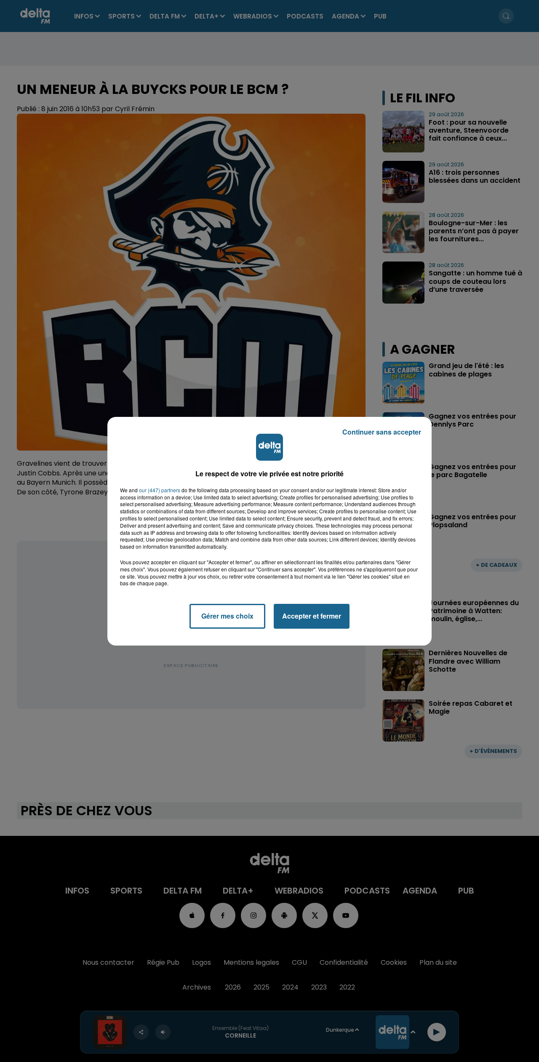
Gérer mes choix (227, 616)
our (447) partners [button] (159, 490)
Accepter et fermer (311, 616)
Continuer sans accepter (381, 432)
